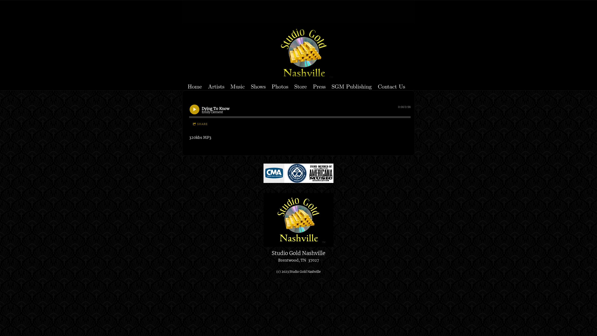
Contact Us (391, 86)
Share (202, 124)
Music (237, 86)
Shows (258, 86)
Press (319, 86)
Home (195, 86)
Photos (280, 86)
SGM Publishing (352, 86)
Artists (216, 86)
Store (300, 86)
